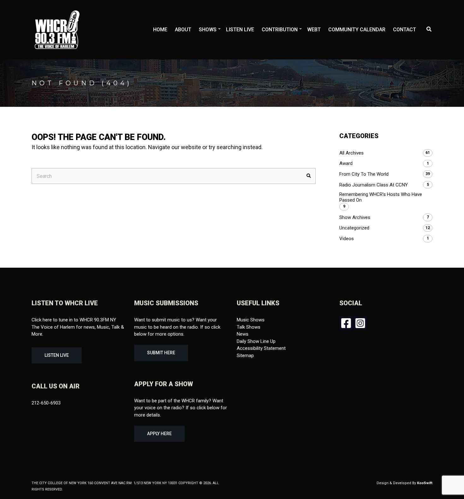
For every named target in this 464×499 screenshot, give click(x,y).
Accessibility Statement (261, 348)
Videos (346, 238)
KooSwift (424, 483)
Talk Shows (248, 327)
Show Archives (354, 217)
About (183, 30)
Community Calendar (356, 30)
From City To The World (364, 174)
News (242, 334)
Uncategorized (354, 228)
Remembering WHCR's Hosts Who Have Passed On (380, 197)
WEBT (314, 30)
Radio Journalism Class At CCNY (373, 185)
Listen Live (240, 30)
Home (160, 30)
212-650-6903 (46, 403)
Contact (404, 30)
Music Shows (251, 320)
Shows (208, 30)
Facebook (346, 323)
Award (346, 163)
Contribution (280, 30)
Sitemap (245, 355)
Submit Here (161, 352)
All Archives (351, 153)
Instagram (360, 323)
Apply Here (159, 433)
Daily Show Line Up (256, 341)
